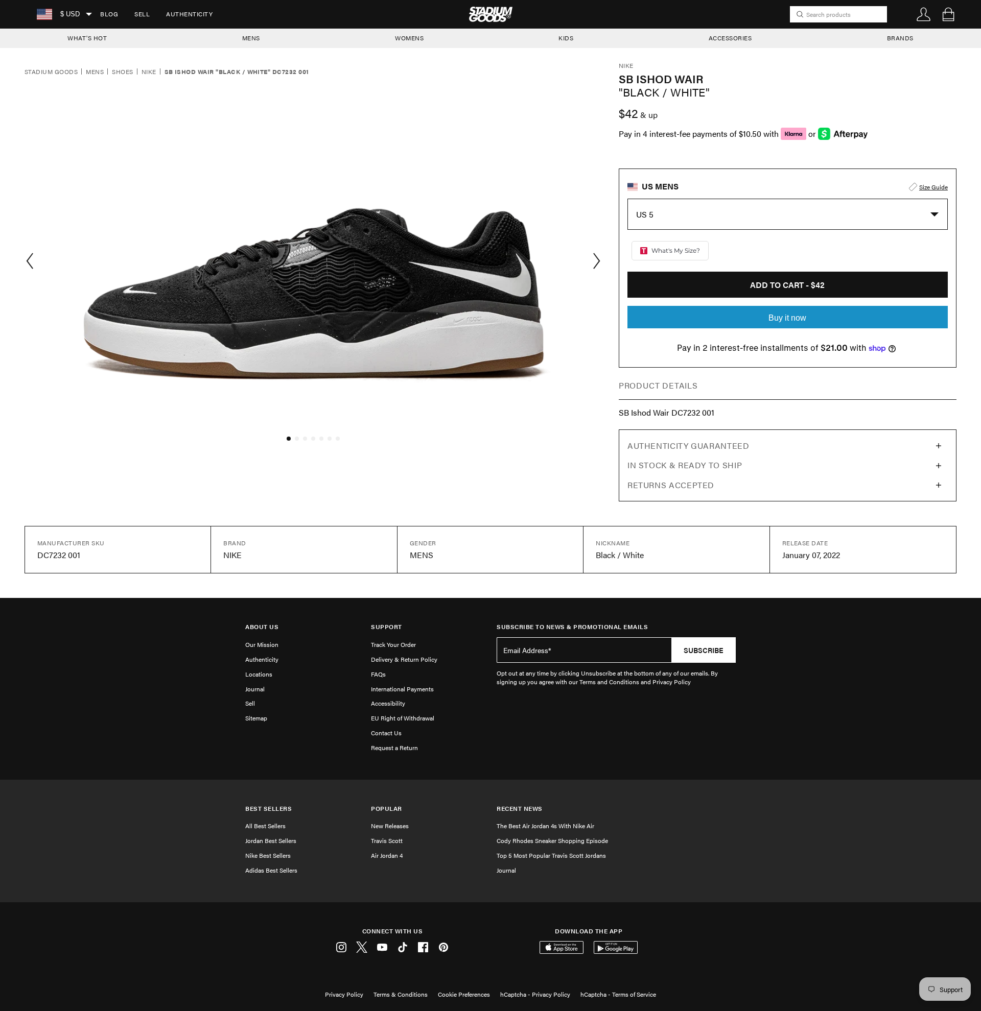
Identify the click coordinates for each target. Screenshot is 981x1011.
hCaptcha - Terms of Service (618, 994)
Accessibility (388, 703)
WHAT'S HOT (87, 37)
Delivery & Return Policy (404, 659)
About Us (261, 626)
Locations (258, 674)
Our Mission (261, 644)
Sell (142, 13)
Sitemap (256, 718)
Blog (109, 13)
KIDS (565, 37)
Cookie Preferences (464, 994)
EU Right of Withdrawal (402, 718)
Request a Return (394, 747)
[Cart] (948, 14)
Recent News (520, 808)
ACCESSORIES (730, 37)
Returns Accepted (670, 485)
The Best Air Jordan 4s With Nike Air (545, 825)
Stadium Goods (51, 72)
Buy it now (787, 318)
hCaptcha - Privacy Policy (535, 994)
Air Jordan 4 (387, 855)
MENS (251, 37)
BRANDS (900, 37)
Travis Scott (387, 840)
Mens (95, 72)
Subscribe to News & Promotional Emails (572, 626)
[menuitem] (109, 14)
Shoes (122, 72)
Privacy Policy (344, 994)
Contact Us (386, 732)
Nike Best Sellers (268, 855)
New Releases (390, 825)
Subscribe (703, 650)
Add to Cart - (787, 285)
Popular (386, 808)
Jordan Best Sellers (270, 840)
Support (386, 626)
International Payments (402, 688)
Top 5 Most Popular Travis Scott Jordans (551, 855)
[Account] (924, 14)
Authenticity (189, 13)
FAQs (378, 674)
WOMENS (409, 37)
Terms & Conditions (400, 994)
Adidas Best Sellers (271, 870)
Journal (255, 688)
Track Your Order (393, 644)
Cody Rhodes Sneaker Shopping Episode (552, 840)
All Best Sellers (265, 825)
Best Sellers (268, 808)
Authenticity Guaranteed (688, 445)
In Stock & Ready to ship (684, 465)
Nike (149, 72)
